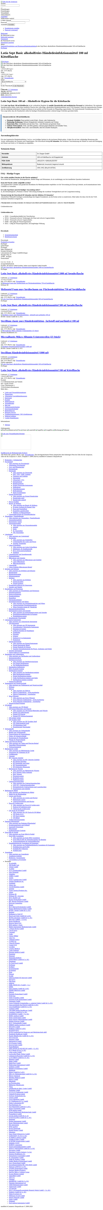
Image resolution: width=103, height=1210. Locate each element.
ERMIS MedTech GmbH (17, 990)
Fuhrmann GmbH (14, 1001)
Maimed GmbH (14, 1059)
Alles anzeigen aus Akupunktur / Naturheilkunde (24, 518)
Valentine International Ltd (17, 1183)
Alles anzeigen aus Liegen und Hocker (25, 798)
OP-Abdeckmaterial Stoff (21, 723)
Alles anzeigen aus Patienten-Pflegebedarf (22, 823)
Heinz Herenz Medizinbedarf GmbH (20, 1019)
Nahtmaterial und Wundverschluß (15, 683)
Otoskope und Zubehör (20, 476)
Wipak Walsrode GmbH (16, 1197)
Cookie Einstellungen (12, 418)
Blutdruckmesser (18, 483)
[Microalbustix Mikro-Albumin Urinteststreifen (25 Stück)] (20, 331)
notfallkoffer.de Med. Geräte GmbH (20, 1088)
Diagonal (12, 956)
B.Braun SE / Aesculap (16, 896)
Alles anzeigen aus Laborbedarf (19, 536)
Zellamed (12, 1201)
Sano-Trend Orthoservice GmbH (19, 1134)
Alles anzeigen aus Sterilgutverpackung (25, 661)
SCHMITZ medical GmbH (17, 1137)
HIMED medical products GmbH (19, 1025)
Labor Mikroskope (19, 562)
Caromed (12, 932)
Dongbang (12, 961)
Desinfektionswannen (20, 616)
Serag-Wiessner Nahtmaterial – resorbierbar (26, 701)
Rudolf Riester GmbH (16, 1130)
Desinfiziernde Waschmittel (21, 727)
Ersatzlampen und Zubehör (21, 789)
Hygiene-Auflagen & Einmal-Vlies (24, 507)
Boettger (11, 912)
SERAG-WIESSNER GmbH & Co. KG (22, 1148)
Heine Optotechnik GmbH (17, 1018)
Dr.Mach (11, 967)
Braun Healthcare (14, 921)
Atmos (11, 892)
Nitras (11, 1087)
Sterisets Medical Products (17, 1170)
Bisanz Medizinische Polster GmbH (20, 909)
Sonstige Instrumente (15, 651)
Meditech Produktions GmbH (18, 1068)
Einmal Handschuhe (15, 494)
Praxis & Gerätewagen (16, 803)
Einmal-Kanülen (18, 581)
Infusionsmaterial (14, 576)
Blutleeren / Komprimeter (17, 858)
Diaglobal (12, 954)
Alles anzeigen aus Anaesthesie (19, 854)
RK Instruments (14, 1125)
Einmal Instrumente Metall (21, 645)
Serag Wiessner (14, 696)
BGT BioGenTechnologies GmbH (20, 907)
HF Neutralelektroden (20, 765)
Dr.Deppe (12, 965)
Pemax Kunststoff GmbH (17, 1108)
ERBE (11, 987)
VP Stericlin (12, 1188)
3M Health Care (14, 865)
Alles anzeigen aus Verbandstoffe (19, 730)
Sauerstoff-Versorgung (16, 827)
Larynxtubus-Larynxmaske (17, 859)
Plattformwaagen (18, 780)
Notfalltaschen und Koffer (21, 847)
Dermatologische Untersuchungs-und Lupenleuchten (29, 787)
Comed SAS (13, 945)
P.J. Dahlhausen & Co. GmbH (18, 1101)
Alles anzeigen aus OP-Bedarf (18, 707)
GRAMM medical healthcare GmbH (20, 1010)
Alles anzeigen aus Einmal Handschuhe (25, 496)
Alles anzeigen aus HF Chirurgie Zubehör (26, 760)
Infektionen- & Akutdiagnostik (22, 549)
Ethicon (11, 689)
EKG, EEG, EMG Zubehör (22, 474)
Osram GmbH (13, 1097)
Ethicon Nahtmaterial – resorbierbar (24, 694)
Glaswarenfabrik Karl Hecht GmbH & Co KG (23, 1005)
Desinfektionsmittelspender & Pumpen (25, 614)
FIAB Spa (12, 996)
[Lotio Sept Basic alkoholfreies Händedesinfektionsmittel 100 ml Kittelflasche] (26, 364)
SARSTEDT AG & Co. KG (18, 1136)
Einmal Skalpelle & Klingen (22, 647)
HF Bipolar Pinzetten (19, 761)
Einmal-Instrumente (15, 641)
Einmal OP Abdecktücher (21, 712)
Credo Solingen (14, 950)
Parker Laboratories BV (16, 1103)
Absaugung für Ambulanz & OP (19, 752)
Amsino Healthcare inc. (16, 881)
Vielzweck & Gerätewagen (21, 809)
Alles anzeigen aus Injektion (22, 580)
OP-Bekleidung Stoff (19, 725)
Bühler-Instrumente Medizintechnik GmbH (22, 927)
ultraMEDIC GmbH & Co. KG (19, 1181)
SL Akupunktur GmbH (16, 1157)
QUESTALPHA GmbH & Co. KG (20, 1117)
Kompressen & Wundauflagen (18, 738)
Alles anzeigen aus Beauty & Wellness (25, 505)
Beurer (11, 905)
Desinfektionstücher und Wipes (19, 601)
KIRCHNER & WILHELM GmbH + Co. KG (24, 1048)
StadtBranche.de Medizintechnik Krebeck (14, 453)
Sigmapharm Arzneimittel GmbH (19, 1156)
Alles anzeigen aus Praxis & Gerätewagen (26, 805)
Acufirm (11, 869)
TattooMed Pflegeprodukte (17, 745)
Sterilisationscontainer (16, 671)
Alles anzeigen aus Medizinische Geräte (21, 750)
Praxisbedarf (9, 462)
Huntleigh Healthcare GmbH (18, 1034)
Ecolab (11, 976)
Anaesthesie (8, 852)
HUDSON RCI (14, 1030)
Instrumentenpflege (15, 658)
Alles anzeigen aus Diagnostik (22, 472)
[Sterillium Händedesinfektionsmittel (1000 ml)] (16, 346)
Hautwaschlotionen (15, 594)
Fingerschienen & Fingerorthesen (19, 734)
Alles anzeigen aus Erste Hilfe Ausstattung (26, 838)
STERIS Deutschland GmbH (18, 1168)
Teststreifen (12, 538)
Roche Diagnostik (14, 1128)
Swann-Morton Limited (16, 1174)
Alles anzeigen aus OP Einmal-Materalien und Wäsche (30, 710)
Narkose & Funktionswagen (22, 807)
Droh (10, 972)
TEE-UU (12, 1177)
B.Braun (11, 687)
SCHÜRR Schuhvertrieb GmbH (19, 1141)
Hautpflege (12, 598)
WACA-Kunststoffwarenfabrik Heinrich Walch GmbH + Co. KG (29, 1190)
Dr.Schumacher (14, 968)
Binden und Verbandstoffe (17, 732)
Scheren (15, 636)
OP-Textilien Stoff (15, 720)
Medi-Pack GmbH (15, 1063)
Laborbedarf (9, 534)
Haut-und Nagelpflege (20, 509)
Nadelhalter (16, 632)
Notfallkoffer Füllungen (20, 849)
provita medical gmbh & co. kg (19, 1116)
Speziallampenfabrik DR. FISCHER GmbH (23, 1165)
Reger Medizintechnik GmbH (18, 1123)
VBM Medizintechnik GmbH (18, 1185)
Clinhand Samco (14, 939)
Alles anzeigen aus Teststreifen (22, 540)
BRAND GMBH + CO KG (18, 919)
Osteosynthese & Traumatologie (19, 652)
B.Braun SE (13, 894)
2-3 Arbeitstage (12, 357)
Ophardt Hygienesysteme (17, 1094)
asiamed (15, 527)
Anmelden (11, 24)
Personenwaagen (18, 776)
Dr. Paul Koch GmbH (16, 963)
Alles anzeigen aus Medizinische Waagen (26, 770)
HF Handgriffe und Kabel (21, 763)
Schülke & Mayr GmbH (16, 1139)
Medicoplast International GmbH (19, 1065)
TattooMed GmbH (15, 1176)
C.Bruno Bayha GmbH (16, 929)
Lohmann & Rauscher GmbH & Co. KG (22, 1056)
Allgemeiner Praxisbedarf (17, 465)
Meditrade (12, 1070)
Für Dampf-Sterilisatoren (21, 663)
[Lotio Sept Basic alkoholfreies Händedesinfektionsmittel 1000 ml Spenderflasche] (27, 267)
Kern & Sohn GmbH (15, 1045)
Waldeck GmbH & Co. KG (17, 1192)
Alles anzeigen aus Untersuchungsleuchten (26, 783)
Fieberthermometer (19, 489)
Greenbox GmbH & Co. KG (18, 1012)
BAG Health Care (14, 898)
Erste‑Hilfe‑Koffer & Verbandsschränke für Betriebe (29, 839)
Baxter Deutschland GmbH (17, 899)
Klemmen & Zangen (19, 629)
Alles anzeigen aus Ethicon (21, 691)
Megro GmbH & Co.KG (17, 1072)
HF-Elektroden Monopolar (21, 767)
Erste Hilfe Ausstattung (16, 836)
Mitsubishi (12, 1081)
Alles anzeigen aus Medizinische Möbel (21, 792)
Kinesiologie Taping (15, 522)
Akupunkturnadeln (15, 523)
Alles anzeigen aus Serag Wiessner (24, 698)
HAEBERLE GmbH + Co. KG (19, 1014)
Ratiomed (12, 1119)
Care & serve (13, 930)
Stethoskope (17, 487)
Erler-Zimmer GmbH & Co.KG (19, 988)
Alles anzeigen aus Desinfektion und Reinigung (24, 591)
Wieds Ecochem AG (15, 1194)
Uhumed (11, 1179)
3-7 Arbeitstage (13, 89)
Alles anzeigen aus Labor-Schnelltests (25, 547)
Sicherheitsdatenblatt (11, 235)
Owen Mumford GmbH (16, 1099)
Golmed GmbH (14, 1008)
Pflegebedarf (13, 829)
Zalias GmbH (13, 1199)
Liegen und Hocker (15, 796)
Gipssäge (12, 756)
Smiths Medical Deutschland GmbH (20, 1161)
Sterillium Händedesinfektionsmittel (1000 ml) (25, 352)
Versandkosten (8, 78)
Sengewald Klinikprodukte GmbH (20, 1147)
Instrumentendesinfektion (17, 609)
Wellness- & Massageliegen (21, 512)
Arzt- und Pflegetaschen (16, 467)
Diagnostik (12, 471)
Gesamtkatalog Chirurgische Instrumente (26, 627)
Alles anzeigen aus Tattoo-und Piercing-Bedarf (24, 743)
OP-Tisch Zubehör (19, 816)
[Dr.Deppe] (5, 61)
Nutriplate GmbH (14, 1090)
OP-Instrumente (14, 623)
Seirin (15, 529)
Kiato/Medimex (14, 1047)
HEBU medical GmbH (16, 1016)
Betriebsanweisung (11, 237)
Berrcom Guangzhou (15, 903)
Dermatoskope (17, 482)
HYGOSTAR (13, 1038)
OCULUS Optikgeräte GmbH (18, 1092)
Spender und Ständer (15, 587)
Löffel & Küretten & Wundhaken (23, 631)
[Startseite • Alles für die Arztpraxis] (9, 2)
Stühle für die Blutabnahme (17, 794)
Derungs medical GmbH (16, 952)
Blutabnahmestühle (15, 574)
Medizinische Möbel (11, 790)
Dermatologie (13, 469)
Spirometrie (16, 478)
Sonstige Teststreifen (19, 543)
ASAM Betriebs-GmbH (16, 887)
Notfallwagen (17, 850)
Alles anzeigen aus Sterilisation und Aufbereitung (24, 656)
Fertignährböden (14, 556)
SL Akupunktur (18, 531)
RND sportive (13, 1127)
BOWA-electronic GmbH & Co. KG (20, 918)
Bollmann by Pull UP (16, 914)
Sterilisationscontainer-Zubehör (23, 680)
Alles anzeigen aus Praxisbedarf (19, 463)
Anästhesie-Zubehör (15, 856)
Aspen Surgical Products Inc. (18, 890)
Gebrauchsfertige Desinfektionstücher (25, 605)
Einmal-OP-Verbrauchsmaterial (23, 716)
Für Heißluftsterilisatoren (21, 665)
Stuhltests (16, 552)
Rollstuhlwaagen (18, 778)
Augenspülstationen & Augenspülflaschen (26, 841)
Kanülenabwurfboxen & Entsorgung (20, 585)
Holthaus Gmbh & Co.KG (17, 1028)
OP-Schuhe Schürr (15, 718)
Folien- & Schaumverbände (17, 736)
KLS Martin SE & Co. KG (17, 1050)
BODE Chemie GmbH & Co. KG (20, 910)
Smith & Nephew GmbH (17, 1159)
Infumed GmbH (14, 1039)
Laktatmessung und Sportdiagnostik (20, 554)
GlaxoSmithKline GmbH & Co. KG (20, 1007)
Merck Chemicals (14, 1076)
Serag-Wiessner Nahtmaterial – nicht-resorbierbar (28, 700)
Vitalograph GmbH (15, 1186)
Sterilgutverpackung (15, 660)
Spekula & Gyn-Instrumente (22, 638)
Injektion (11, 578)
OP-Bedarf (8, 705)
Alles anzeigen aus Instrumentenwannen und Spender (30, 612)
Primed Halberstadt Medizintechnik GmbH (22, 1112)
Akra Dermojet (13, 872)
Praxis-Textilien (14, 502)
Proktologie (16, 640)
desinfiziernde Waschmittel (17, 618)
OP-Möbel (16, 818)
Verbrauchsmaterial (15, 747)
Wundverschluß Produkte (17, 703)
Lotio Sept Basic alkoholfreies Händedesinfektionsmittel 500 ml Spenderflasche (41, 305)
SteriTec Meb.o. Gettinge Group (19, 1172)
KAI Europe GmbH (15, 1043)
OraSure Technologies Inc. (17, 1096)
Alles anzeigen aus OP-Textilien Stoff (25, 721)
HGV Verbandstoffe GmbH (18, 1023)
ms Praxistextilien (14, 1083)
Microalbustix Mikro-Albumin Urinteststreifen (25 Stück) (30, 337)
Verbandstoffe (9, 729)
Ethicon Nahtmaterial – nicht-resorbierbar (26, 692)
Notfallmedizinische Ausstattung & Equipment (23, 843)
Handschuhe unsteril (19, 500)
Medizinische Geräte (11, 749)
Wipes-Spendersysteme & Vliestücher (25, 607)
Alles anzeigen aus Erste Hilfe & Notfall (21, 834)
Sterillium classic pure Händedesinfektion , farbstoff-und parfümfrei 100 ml (40, 321)
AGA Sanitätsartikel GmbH (17, 870)
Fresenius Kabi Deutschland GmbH (20, 999)
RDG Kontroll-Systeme (16, 669)
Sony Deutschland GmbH (17, 1163)
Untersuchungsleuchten (16, 781)
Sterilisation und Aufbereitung (14, 654)
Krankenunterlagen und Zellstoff (19, 825)
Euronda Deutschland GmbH (18, 994)
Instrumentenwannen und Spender (20, 611)
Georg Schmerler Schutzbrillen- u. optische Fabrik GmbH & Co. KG (31, 1003)
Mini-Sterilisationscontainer (21, 674)
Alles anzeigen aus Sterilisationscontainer (26, 672)
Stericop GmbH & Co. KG (17, 1167)
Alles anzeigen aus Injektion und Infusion (22, 571)
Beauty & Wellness (15, 503)
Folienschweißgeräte (15, 681)
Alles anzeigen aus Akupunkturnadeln (25, 525)
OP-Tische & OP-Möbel (16, 810)
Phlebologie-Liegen (19, 800)
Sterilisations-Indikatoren (17, 667)
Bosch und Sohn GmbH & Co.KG (20, 916)
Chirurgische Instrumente (13, 620)
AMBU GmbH (14, 876)
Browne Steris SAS (15, 923)
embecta (11, 983)
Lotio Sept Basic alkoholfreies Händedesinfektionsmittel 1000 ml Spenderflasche (42, 273)
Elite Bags (12, 981)
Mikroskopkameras (19, 563)
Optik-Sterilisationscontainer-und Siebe (25, 678)
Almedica (12, 874)
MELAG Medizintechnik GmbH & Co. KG (23, 1074)
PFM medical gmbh (15, 1110)
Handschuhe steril (18, 498)
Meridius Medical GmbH (17, 1077)
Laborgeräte (12, 565)
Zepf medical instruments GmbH (19, 1203)
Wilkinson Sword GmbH (17, 1196)
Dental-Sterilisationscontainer (22, 676)
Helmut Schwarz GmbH (16, 1021)
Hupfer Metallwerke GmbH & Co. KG (21, 1036)
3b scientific (12, 863)
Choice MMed (13, 936)
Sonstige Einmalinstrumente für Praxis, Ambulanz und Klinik (32, 649)
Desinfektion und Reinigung (14, 589)
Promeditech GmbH (15, 1114)
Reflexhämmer (17, 491)
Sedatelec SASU (14, 1143)
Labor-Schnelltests (15, 545)
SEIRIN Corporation (15, 1145)
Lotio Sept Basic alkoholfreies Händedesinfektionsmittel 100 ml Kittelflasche (40, 370)
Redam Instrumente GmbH (17, 1121)
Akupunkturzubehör (15, 520)
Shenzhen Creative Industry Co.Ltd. (20, 1152)
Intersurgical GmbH (15, 1041)
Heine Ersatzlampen (19, 492)
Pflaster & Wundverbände (17, 740)
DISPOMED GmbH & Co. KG (19, 959)
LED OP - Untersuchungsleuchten (24, 785)
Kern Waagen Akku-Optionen (22, 772)
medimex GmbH (14, 1067)
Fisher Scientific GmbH (16, 998)
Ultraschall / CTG (18, 480)
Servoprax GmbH (14, 1150)
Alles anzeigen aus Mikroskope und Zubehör (27, 560)
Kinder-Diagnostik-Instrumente (23, 485)
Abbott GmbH (13, 867)
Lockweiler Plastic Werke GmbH (19, 1054)
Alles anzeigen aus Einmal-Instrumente (25, 643)
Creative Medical (14, 948)
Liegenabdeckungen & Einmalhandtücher (22, 514)
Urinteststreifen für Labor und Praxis (24, 542)
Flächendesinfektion (15, 600)
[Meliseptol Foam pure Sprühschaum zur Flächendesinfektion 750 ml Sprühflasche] (27, 283)
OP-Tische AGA (18, 814)
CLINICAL (12, 941)
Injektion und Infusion (12, 569)
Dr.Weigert (12, 970)
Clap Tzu (12, 938)
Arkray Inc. (12, 885)
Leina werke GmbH (15, 1052)
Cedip (11, 934)
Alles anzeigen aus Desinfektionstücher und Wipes (29, 603)
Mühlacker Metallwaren (16, 1085)
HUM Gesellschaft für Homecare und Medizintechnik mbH (28, 1032)
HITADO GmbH (14, 1027)
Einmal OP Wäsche (19, 714)
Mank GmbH (13, 1061)
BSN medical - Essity (16, 925)
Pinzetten (16, 634)
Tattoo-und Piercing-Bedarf (13, 741)
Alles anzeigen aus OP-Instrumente (24, 625)
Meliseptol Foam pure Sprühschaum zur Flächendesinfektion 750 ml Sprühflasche (43, 289)
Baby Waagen (17, 774)
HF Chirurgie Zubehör (16, 758)
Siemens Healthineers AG (17, 1154)
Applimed (12, 883)
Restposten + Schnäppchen (13, 460)
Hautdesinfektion (14, 596)
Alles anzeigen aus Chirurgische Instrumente (23, 621)
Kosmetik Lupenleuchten (21, 511)
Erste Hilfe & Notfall (11, 832)
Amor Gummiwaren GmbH (18, 879)
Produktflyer (5, 242)
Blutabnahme (13, 572)
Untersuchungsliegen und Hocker (23, 801)
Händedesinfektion (15, 592)
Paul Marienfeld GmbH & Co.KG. (20, 1107)
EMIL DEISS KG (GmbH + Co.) (19, 985)
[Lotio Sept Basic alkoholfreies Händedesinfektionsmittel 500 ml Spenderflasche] (27, 299)
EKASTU (12, 979)
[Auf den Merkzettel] (1, 88)
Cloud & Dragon (14, 943)
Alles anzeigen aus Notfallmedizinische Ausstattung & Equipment (34, 845)
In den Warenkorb (18, 86)
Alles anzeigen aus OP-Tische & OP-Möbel (27, 812)
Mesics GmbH (13, 1079)
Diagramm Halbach (15, 958)
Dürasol (11, 974)
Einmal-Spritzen (18, 583)
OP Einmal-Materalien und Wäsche (20, 709)
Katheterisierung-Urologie (17, 830)
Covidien (12, 947)
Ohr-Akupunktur (18, 532)
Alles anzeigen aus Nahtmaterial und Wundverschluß (25, 685)
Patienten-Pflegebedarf (12, 821)
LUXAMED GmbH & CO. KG (19, 1057)
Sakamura (12, 1132)
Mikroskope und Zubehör (17, 558)
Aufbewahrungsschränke (17, 819)
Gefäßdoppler (13, 754)
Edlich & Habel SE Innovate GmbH (20, 978)
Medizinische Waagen (16, 769)
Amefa (11, 878)
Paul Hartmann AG (15, 1105)
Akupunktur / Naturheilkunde (14, 516)
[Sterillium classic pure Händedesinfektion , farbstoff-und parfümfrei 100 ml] (25, 315)
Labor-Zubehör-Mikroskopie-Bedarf (20, 567)
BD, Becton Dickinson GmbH (18, 901)
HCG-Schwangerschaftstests (22, 551)
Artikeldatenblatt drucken (9, 97)
